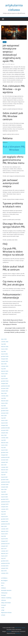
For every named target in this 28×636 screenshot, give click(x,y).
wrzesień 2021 (4, 460)
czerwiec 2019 (4, 509)
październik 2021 (5, 457)
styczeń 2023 (4, 423)
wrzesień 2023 (4, 413)
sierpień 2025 (4, 361)
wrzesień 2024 (4, 388)
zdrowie (3, 615)
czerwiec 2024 (4, 396)
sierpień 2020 (4, 487)
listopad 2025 (4, 359)
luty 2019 (3, 514)
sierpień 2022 (4, 432)
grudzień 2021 (4, 452)
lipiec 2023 (4, 415)
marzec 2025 (4, 373)
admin (13, 64)
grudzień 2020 (4, 479)
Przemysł (3, 595)
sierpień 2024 (4, 391)
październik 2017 (5, 543)
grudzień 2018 (4, 519)
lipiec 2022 (4, 435)
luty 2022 (3, 447)
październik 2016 (5, 563)
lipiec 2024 (4, 393)
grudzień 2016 (4, 561)
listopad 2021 (4, 455)
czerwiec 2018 (4, 529)
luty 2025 (3, 376)
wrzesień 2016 (4, 565)
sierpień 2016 (4, 568)
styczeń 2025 (4, 378)
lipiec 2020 (4, 489)
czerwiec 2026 (4, 341)
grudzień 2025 (4, 356)
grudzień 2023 (4, 410)
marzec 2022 (4, 445)
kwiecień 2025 (4, 371)
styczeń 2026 (4, 354)
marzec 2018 (4, 533)
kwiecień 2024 (4, 400)
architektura (4, 578)
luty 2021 (3, 474)
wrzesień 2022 (4, 430)
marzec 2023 (4, 420)
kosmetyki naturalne (6, 590)
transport (3, 605)
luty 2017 (3, 558)
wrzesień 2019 (4, 504)
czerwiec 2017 (4, 551)
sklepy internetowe (6, 602)
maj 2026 (3, 344)
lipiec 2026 (4, 339)
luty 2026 (3, 351)
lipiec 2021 (4, 464)
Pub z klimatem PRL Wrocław (14, 148)
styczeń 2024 (4, 408)
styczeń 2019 (4, 516)
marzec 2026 (4, 349)
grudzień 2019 (4, 499)
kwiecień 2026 (4, 346)
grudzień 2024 (4, 381)
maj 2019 (3, 511)
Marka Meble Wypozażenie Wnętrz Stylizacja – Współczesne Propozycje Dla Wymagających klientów (14, 322)
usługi (4, 42)
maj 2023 (3, 418)
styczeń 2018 (4, 538)
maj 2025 (3, 368)
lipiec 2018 (4, 526)
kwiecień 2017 (4, 553)
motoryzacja (4, 593)
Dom (2, 585)
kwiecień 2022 (4, 442)
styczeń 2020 (4, 497)
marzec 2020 (4, 494)
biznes (2, 583)
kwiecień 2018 (4, 531)
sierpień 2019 (4, 506)
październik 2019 (5, 501)
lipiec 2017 (4, 548)
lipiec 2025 (4, 363)
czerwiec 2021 (4, 467)
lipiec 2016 (4, 570)
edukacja (3, 588)
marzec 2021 (4, 472)
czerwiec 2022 (4, 437)
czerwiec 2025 (4, 366)
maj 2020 (3, 492)
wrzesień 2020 (4, 484)
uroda (2, 607)
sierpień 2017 (4, 546)
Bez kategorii (4, 580)
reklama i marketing (6, 597)
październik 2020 (5, 482)
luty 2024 (3, 405)
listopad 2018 (4, 521)
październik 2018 (5, 524)
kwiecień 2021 (4, 469)
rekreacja (3, 600)
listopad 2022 (4, 425)
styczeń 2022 (4, 450)
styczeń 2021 (4, 477)
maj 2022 (3, 440)
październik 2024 (5, 386)
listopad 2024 (4, 383)
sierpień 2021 (4, 462)
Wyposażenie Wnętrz (6, 612)
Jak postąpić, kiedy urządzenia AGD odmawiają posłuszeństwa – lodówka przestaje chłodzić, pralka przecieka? (14, 330)
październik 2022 (5, 428)
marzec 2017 (4, 556)
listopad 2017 (4, 541)
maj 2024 (3, 398)
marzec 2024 (4, 403)
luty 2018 (3, 536)
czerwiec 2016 (4, 573)
